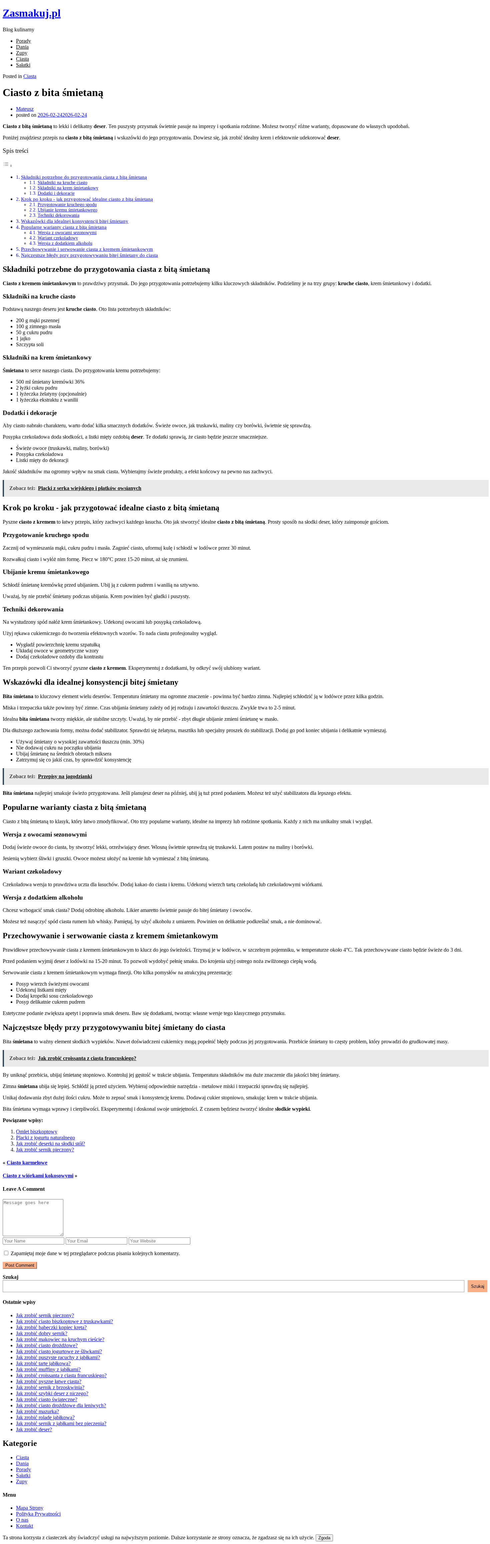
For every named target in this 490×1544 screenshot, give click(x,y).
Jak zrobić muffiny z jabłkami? (48, 1369)
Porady (23, 41)
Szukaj (10, 1277)
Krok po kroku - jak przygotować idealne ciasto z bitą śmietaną (87, 199)
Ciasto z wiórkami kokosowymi (38, 1175)
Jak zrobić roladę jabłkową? (45, 1417)
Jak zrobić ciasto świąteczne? (46, 1399)
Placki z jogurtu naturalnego (45, 1137)
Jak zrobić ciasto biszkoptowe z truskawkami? (64, 1321)
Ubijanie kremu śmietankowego (67, 209)
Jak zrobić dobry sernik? (41, 1333)
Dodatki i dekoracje (56, 193)
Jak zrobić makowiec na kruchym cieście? (60, 1339)
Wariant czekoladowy (58, 237)
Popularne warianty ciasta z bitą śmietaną (64, 227)
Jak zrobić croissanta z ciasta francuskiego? (61, 1375)
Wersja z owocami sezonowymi (67, 232)
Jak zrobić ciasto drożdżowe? (47, 1345)
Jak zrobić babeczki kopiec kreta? (51, 1327)
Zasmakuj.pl (32, 13)
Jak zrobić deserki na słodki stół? (50, 1143)
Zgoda (324, 1537)
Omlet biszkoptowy (36, 1131)
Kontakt (24, 1526)
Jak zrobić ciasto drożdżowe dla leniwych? (61, 1405)
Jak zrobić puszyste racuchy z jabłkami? (58, 1357)
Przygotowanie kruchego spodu (67, 204)
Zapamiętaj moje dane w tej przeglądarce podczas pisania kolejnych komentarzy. (95, 1253)
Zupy (21, 53)
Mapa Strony (29, 1508)
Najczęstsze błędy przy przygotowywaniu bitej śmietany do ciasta (89, 255)
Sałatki (23, 65)
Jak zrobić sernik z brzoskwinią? (50, 1387)
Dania (22, 47)
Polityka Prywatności (38, 1514)
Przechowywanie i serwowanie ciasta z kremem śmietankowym (87, 249)
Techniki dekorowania (58, 215)
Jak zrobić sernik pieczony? (45, 1149)
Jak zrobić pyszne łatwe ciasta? (48, 1381)
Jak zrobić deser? (34, 1429)
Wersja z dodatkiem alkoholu (65, 243)
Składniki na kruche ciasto (62, 182)
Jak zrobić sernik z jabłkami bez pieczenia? (61, 1423)
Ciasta (22, 59)
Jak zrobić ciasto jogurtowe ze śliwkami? (59, 1351)
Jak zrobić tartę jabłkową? (43, 1363)
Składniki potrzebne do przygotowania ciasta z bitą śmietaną (84, 177)
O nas (22, 1520)
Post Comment (19, 1265)
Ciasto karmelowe (27, 1162)
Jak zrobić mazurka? (37, 1411)
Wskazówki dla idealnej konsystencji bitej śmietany (74, 221)
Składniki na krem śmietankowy (68, 187)
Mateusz (25, 109)
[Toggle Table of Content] (8, 165)
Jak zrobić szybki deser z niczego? (52, 1393)
